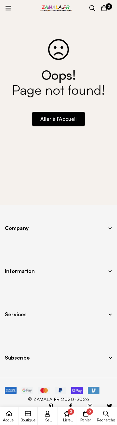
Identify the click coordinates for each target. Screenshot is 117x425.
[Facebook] (70, 406)
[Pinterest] (51, 406)
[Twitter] (109, 406)
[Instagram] (90, 406)
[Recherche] (92, 8)
